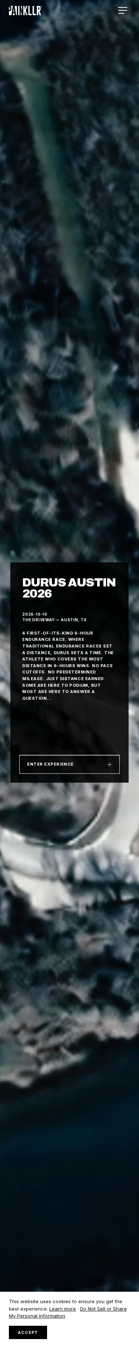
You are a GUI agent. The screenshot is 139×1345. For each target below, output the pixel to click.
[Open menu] (122, 10)
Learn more (62, 1309)
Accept (28, 1332)
